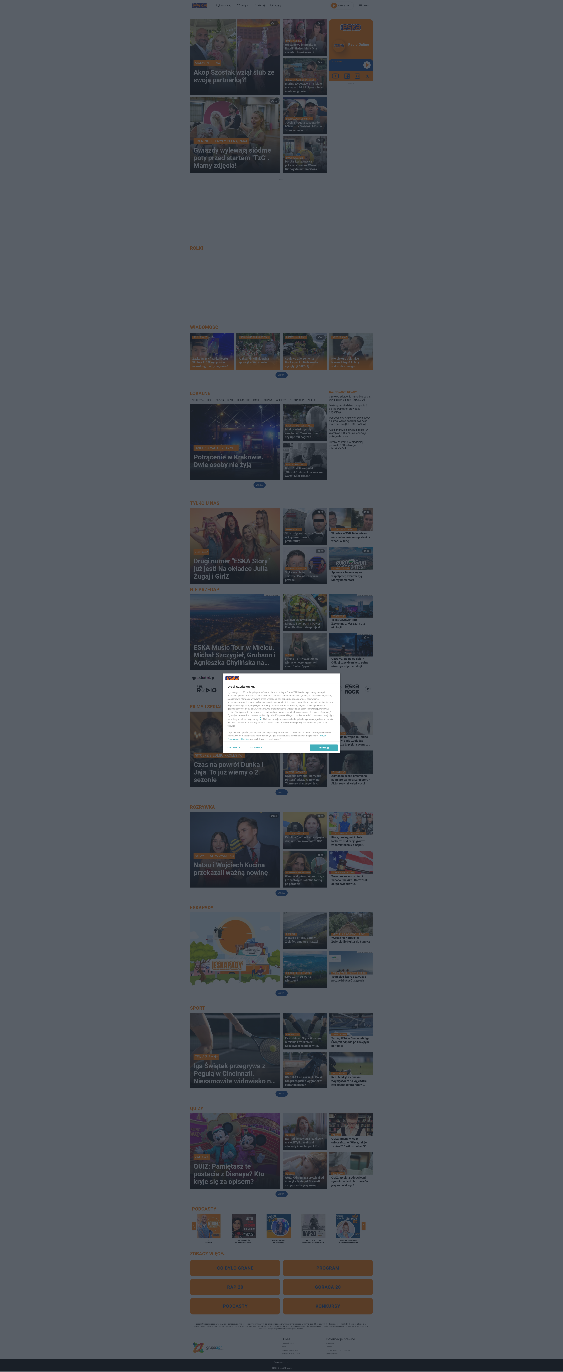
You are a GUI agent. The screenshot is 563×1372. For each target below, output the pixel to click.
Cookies (245, 739)
